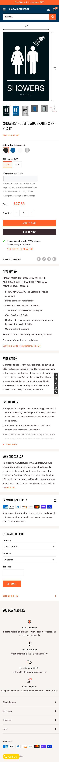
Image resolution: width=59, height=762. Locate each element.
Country (7, 540)
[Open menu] (4, 9)
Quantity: (7, 213)
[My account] (48, 9)
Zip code (7, 566)
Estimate (12, 583)
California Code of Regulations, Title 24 (21, 345)
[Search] (52, 17)
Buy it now (29, 232)
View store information (20, 249)
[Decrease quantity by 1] (16, 213)
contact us (10, 487)
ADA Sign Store (11, 135)
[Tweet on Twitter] (49, 259)
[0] (54, 9)
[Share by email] (54, 259)
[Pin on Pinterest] (44, 259)
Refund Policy (10, 596)
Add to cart (29, 223)
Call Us (12, 756)
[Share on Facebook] (39, 259)
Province (7, 553)
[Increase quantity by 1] (31, 213)
